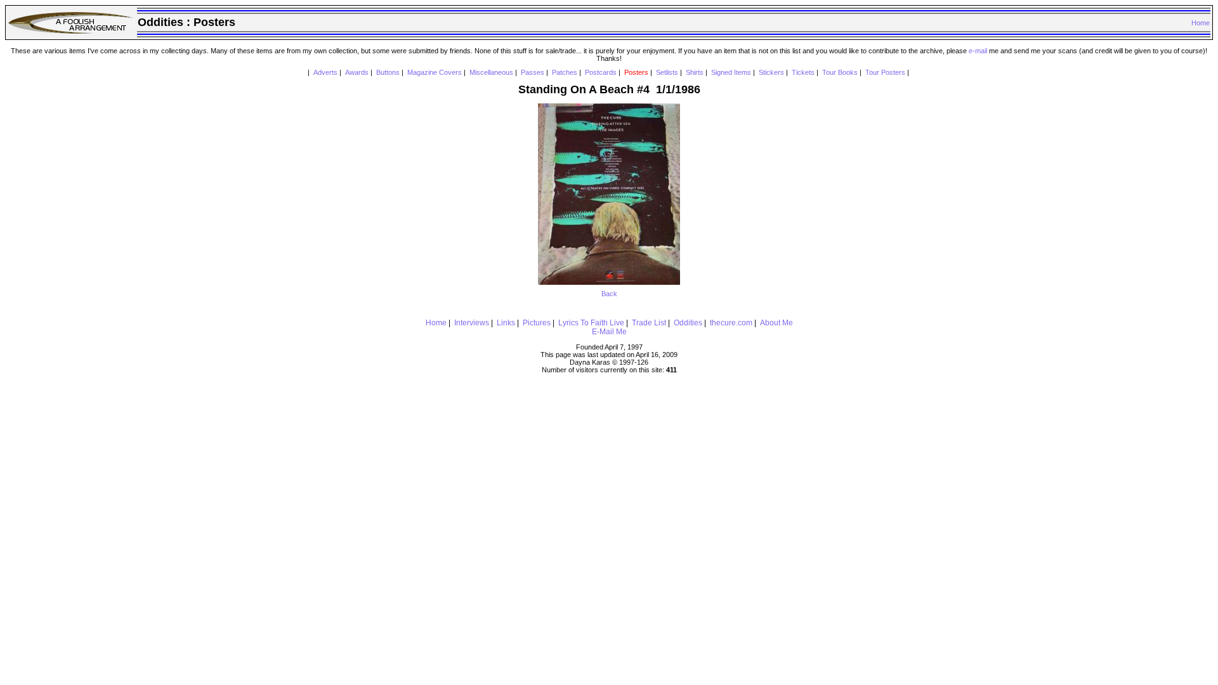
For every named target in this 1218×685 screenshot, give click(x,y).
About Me (776, 322)
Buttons (388, 72)
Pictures (537, 322)
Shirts (695, 72)
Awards (357, 72)
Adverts (325, 72)
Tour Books (840, 72)
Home (1200, 23)
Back (609, 293)
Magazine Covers (434, 72)
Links (506, 322)
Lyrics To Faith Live (591, 322)
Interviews (471, 322)
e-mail (978, 51)
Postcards (601, 72)
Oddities (688, 322)
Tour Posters (885, 72)
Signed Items (731, 72)
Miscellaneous (491, 72)
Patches (564, 72)
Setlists (667, 72)
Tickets (803, 72)
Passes (532, 72)
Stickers (771, 72)
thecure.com (731, 322)
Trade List (649, 322)
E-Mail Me (609, 331)
